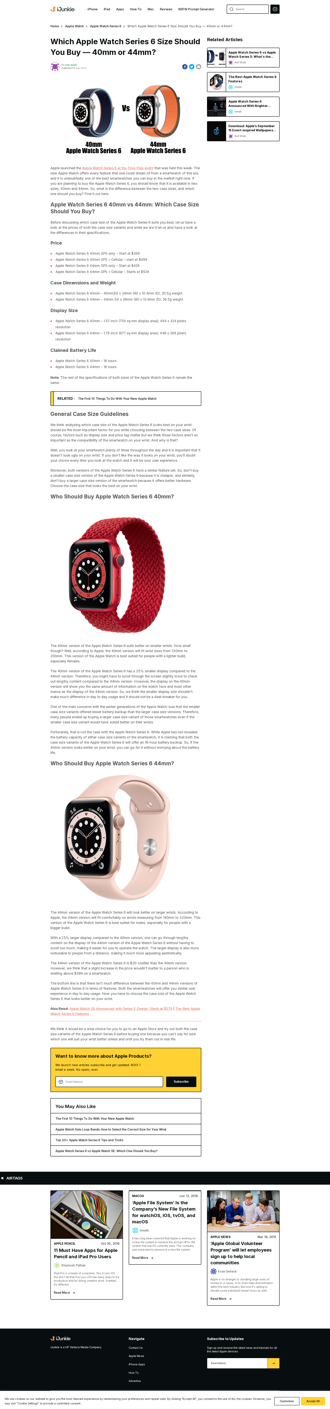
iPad (107, 9)
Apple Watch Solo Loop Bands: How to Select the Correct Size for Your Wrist (110, 1129)
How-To (136, 9)
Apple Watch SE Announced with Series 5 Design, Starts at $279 (120, 1009)
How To (134, 1372)
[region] (165, 1400)
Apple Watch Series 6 (105, 26)
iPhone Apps (137, 1364)
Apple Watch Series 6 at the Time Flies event (117, 168)
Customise (287, 1401)
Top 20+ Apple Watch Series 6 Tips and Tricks (89, 1140)
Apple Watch (74, 26)
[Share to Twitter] (191, 66)
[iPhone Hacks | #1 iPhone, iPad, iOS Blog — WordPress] (62, 9)
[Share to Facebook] (185, 66)
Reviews (166, 9)
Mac (151, 9)
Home (54, 26)
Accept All (313, 1401)
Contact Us (136, 1347)
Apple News (136, 1356)
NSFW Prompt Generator (196, 9)
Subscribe (181, 1081)
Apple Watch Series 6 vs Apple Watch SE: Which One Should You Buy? (106, 1151)
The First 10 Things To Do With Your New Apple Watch (117, 398)
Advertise (135, 1381)
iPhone (92, 9)
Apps (120, 9)
